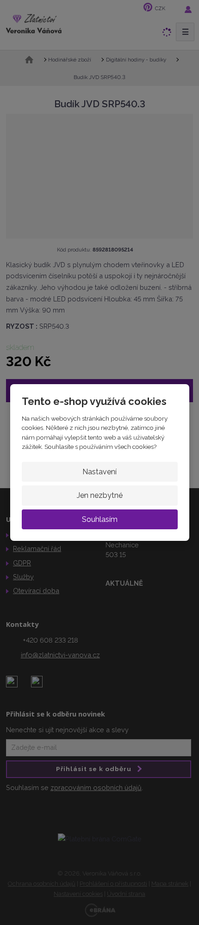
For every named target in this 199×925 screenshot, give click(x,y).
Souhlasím (100, 519)
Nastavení (99, 471)
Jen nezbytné (100, 495)
